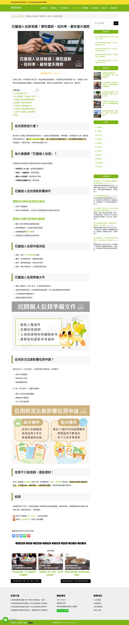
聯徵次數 (29, 232)
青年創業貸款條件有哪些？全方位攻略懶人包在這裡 (29, 603)
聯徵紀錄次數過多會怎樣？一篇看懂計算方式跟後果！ (30, 610)
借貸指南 (95, 8)
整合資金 (64, 543)
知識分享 (104, 8)
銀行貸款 (99, 166)
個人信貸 (75, 8)
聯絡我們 (114, 8)
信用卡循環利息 (34, 139)
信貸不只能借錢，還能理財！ (25, 112)
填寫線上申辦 (61, 603)
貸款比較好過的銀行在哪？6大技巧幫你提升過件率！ (30, 607)
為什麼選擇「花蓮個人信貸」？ (26, 97)
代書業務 (99, 127)
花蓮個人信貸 (72, 543)
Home (13, 16)
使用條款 (20, 622)
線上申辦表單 (24, 519)
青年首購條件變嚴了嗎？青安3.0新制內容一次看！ (29, 600)
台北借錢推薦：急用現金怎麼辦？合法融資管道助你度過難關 (110, 84)
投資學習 (59, 482)
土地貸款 (43, 8)
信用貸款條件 (37, 543)
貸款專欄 (85, 8)
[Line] (5, 620)
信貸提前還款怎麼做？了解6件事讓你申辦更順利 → (76, 581)
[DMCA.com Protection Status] (28, 622)
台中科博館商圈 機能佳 (101, 196)
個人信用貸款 (47, 543)
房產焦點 (99, 155)
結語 (16, 115)
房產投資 (107, 176)
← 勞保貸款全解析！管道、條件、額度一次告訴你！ (26, 581)
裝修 (52, 482)
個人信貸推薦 (56, 543)
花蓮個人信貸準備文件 (22, 106)
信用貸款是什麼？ (21, 93)
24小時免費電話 (30, 255)
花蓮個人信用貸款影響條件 (24, 100)
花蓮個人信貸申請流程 (22, 103)
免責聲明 (13, 622)
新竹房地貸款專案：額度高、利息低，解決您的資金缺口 (110, 113)
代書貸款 (99, 131)
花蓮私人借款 (82, 543)
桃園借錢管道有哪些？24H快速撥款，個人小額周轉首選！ (110, 75)
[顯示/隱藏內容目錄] (36, 90)
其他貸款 (99, 143)
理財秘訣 (99, 159)
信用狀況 (29, 543)
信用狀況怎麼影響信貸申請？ (25, 109)
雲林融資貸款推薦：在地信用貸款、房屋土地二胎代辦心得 (110, 94)
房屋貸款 (53, 8)
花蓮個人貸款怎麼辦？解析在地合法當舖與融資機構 (110, 103)
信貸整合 (28, 482)
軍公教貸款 (64, 8)
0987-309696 (43, 2)
